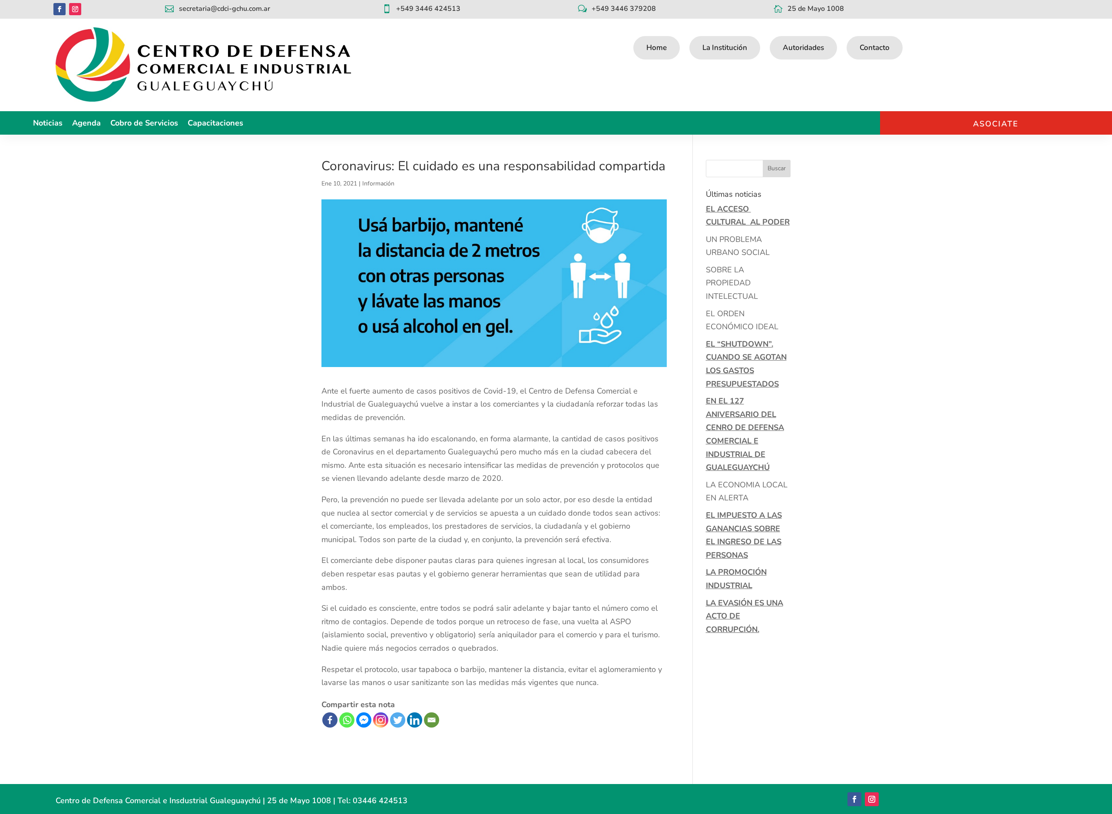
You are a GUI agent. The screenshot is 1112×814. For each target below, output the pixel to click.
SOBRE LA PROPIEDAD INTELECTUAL (732, 283)
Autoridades (803, 48)
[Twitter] (397, 720)
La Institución (724, 48)
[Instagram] (380, 720)
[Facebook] (330, 720)
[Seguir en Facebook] (59, 9)
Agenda (86, 124)
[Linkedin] (414, 720)
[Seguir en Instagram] (75, 9)
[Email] (431, 720)
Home (656, 48)
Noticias (48, 124)
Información (378, 183)
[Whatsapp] (346, 720)
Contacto (875, 48)
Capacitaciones (215, 124)
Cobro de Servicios (144, 124)
